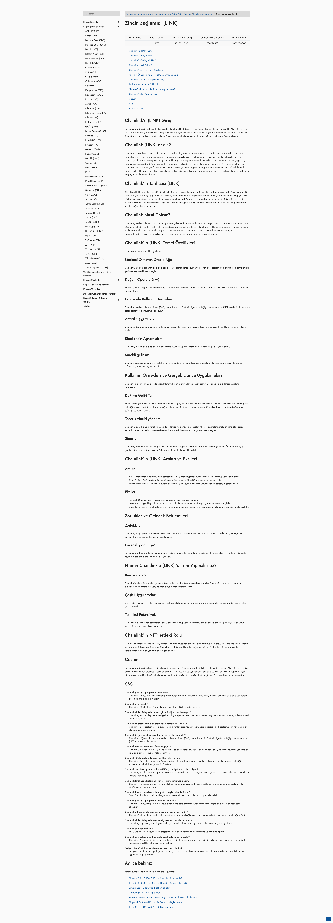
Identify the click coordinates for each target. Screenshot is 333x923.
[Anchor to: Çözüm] (142, 659)
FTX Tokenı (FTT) (93, 122)
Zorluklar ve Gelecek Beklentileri (144, 84)
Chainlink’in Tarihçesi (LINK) (143, 60)
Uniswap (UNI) (92, 226)
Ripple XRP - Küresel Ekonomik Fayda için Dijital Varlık (155, 902)
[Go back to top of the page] (328, 919)
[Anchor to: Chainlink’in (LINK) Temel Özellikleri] (198, 243)
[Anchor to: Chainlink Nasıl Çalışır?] (174, 215)
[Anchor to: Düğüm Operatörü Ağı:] (164, 279)
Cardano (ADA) (93, 67)
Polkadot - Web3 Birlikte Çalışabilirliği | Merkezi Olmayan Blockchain (163, 897)
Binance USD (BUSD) (95, 44)
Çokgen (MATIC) (93, 81)
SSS (131, 103)
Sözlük (86, 306)
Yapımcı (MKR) (92, 249)
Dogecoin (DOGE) (94, 94)
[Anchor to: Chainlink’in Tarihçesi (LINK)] (183, 183)
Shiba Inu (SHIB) (93, 190)
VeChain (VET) (92, 240)
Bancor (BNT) (92, 35)
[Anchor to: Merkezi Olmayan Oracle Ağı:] (175, 259)
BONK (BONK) (92, 63)
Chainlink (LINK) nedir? (140, 55)
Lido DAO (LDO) (93, 140)
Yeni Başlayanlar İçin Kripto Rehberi (97, 273)
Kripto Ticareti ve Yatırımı (96, 284)
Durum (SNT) (91, 99)
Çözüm (132, 99)
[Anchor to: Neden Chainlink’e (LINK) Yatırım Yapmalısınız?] (220, 565)
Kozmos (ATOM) (93, 135)
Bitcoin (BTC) (91, 49)
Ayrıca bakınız (136, 108)
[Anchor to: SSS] (136, 684)
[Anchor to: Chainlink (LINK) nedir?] (175, 145)
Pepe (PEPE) (91, 167)
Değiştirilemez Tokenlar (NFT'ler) (95, 300)
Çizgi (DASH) (92, 76)
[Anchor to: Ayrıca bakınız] (156, 863)
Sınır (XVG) (91, 194)
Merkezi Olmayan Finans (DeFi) (99, 293)
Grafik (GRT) (91, 126)
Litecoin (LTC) (92, 144)
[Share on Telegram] (152, 30)
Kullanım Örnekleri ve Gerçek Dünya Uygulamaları (153, 74)
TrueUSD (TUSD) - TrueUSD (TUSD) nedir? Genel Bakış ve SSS (159, 883)
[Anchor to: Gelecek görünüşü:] (158, 545)
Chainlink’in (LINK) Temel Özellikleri (146, 70)
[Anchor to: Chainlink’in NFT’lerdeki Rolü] (185, 635)
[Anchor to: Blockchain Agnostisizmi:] (168, 338)
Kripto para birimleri (93, 26)
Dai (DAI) (89, 85)
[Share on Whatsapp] (147, 30)
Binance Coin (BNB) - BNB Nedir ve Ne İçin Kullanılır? (155, 878)
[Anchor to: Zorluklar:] (143, 525)
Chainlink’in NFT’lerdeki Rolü (143, 94)
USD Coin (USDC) (94, 231)
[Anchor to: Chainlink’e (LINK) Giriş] (174, 120)
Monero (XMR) (92, 149)
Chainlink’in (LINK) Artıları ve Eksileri (147, 79)
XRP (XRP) (90, 244)
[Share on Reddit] (142, 30)
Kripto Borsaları (91, 22)
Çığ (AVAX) (91, 72)
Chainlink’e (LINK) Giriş (140, 50)
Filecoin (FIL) (91, 117)
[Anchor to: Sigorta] (139, 438)
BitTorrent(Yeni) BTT (94, 58)
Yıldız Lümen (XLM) (94, 258)
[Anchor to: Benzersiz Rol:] (151, 575)
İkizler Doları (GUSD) (95, 131)
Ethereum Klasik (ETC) (96, 113)
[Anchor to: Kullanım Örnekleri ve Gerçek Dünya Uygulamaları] (226, 375)
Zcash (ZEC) (91, 263)
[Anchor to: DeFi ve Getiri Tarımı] (160, 395)
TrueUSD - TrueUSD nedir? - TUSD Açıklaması (151, 907)
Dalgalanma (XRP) (94, 90)
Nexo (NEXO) (92, 154)
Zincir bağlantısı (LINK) (96, 267)
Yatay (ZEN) (91, 254)
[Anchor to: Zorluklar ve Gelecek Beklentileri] (191, 516)
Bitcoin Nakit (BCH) (95, 54)
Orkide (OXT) (91, 163)
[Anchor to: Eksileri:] (141, 492)
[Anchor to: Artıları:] (140, 468)
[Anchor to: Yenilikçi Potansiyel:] (159, 614)
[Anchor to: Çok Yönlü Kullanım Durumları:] (176, 299)
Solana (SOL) (91, 199)
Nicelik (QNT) (92, 158)
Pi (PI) (88, 172)
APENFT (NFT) (92, 31)
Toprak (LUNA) (92, 213)
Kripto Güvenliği (91, 289)
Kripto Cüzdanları (92, 280)
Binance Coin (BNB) (95, 40)
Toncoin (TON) (92, 208)
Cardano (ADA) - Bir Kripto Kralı (144, 892)
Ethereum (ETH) (93, 108)
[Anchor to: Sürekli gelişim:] (152, 355)
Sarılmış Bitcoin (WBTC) (97, 185)
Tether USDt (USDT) (94, 204)
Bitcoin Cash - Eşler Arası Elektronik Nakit (149, 887)
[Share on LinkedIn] (137, 30)
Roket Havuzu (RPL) (94, 181)
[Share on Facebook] (127, 30)
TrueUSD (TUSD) (93, 222)
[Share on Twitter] (132, 30)
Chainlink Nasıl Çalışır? (140, 65)
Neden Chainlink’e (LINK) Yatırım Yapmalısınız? (152, 89)
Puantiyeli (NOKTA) (94, 176)
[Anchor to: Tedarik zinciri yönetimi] (164, 418)
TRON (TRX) (91, 217)
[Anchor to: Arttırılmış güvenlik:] (159, 319)
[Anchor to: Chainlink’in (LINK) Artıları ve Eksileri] (201, 459)
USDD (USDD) (92, 235)
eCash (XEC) (91, 104)
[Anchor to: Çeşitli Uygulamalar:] (159, 595)
